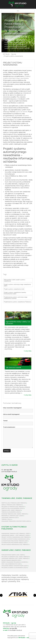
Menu (18, 10)
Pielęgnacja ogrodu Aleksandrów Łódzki (14, 567)
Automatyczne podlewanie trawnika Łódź (15, 541)
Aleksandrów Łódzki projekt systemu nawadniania (14, 280)
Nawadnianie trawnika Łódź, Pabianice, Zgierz (16, 533)
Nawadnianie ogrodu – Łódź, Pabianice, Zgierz (15, 535)
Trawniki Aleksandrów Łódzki (11, 512)
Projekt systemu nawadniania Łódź (14, 289)
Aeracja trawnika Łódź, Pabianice (12, 504)
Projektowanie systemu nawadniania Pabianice (17, 302)
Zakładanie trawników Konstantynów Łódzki (16, 521)
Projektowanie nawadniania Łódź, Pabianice (15, 544)
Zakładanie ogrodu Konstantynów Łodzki (15, 565)
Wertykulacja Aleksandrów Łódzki (13, 508)
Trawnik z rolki (6, 519)
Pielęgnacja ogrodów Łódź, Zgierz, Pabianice (15, 556)
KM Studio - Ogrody (9, 54)
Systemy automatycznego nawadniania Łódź (15, 539)
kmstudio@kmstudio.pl (10, 471)
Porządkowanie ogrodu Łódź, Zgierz (13, 555)
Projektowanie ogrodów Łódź (11, 560)
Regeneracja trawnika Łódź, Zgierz (12, 515)
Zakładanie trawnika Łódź (10, 517)
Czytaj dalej (27, 351)
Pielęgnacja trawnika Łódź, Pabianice (13, 506)
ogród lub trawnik (21, 111)
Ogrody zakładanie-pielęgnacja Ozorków (14, 562)
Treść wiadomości (9, 427)
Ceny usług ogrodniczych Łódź (11, 564)
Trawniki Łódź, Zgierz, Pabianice (11, 510)
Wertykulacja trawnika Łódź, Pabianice (14, 503)
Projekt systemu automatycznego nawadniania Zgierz (17, 285)
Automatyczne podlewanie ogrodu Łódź (14, 542)
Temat (5, 420)
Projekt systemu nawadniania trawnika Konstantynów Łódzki (15, 293)
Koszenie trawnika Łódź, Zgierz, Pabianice (14, 514)
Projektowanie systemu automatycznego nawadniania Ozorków (15, 297)
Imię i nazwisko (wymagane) (12, 408)
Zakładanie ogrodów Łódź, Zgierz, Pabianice (15, 558)
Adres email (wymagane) (11, 414)
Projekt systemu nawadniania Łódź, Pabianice (16, 537)
